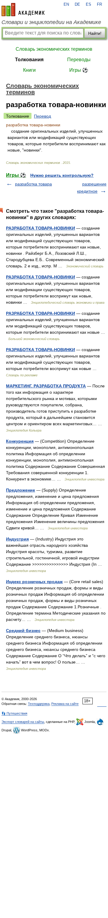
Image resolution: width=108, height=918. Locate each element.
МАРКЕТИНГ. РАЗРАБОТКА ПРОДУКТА (46, 386)
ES (88, 4)
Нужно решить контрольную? (62, 175)
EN (66, 4)
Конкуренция (20, 441)
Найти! (94, 33)
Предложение (20, 490)
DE (77, 4)
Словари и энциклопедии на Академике (51, 22)
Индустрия (17, 539)
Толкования (29, 59)
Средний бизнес (23, 630)
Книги (29, 70)
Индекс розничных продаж (34, 581)
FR (99, 4)
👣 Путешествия (14, 713)
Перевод (42, 116)
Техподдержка (39, 704)
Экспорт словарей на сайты (23, 722)
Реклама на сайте (65, 704)
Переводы (79, 59)
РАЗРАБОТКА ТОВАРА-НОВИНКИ (40, 228)
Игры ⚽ (78, 70)
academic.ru (23, 9)
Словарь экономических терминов (54, 49)
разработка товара (33, 184)
